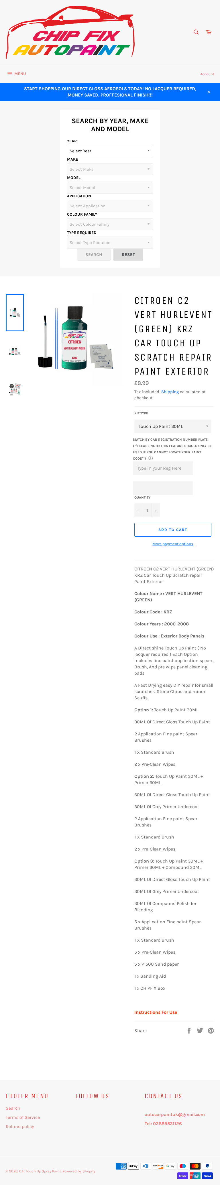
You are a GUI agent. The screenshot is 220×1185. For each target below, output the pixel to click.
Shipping (170, 391)
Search (13, 1108)
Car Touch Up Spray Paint (40, 1171)
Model (73, 177)
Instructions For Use (155, 1012)
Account (207, 74)
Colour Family (82, 214)
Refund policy (20, 1126)
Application (79, 196)
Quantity (142, 497)
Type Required (82, 232)
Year (72, 141)
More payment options (172, 544)
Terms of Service (23, 1117)
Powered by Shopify (78, 1171)
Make (72, 159)
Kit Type (141, 413)
